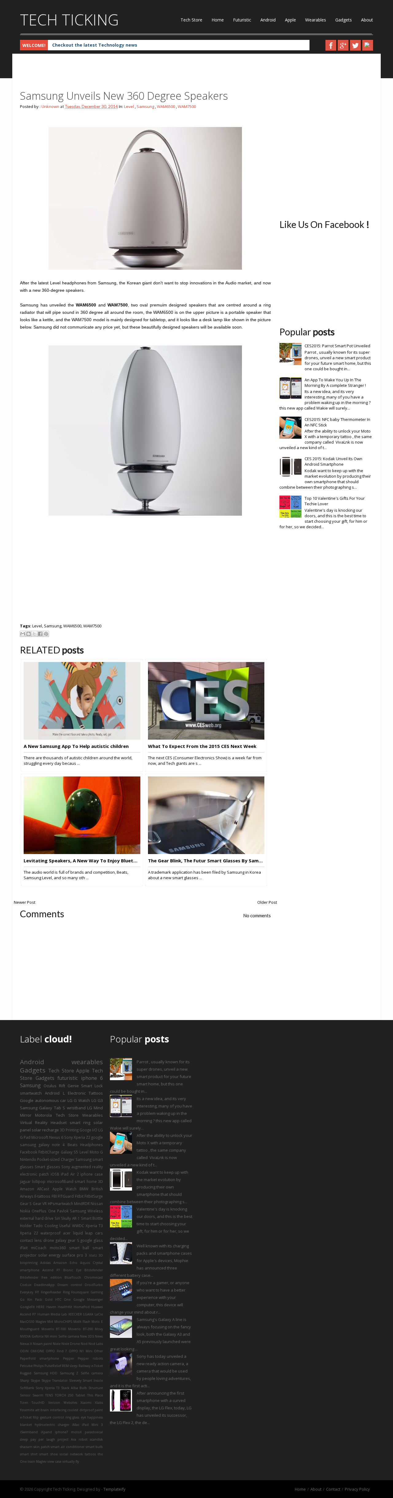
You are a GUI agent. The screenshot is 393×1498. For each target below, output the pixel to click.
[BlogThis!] (28, 634)
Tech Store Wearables (79, 1115)
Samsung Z (69, 1373)
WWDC (78, 1225)
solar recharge (45, 1130)
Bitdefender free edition (41, 1277)
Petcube (26, 1366)
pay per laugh (42, 1439)
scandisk (96, 1439)
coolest (72, 1410)
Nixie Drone (70, 1344)
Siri (57, 1218)
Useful (64, 1225)
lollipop (38, 1181)
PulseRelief (53, 1366)
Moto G (96, 1151)
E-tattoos (42, 1196)
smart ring (80, 1122)
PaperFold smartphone (39, 1358)
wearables (87, 1061)
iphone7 (61, 1432)
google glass (91, 1240)
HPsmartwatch (60, 1203)
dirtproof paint (91, 1410)
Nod (84, 1344)
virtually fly (70, 1461)
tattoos (90, 1454)
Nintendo (28, 1159)
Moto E (97, 1321)
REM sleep (70, 1366)
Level (129, 106)
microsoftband (60, 1181)
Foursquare (80, 1292)
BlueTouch (72, 1277)
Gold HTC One (58, 1299)
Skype (35, 1380)
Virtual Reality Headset (43, 1122)
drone (48, 1240)
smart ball (79, 1247)
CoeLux (25, 1285)
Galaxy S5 (69, 1151)
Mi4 (50, 1321)
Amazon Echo (65, 1263)
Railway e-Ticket (91, 1366)
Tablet (80, 1395)
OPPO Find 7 (56, 1351)
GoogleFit (27, 1307)
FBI (54, 1196)
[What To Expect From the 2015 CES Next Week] (206, 738)
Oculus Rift (54, 1085)
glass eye (79, 1417)
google (97, 1137)
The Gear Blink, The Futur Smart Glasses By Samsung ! (206, 860)
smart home (85, 1181)
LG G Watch (79, 1100)
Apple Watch (64, 1188)
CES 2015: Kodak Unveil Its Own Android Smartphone (333, 461)
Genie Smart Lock (85, 1085)
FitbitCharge (48, 1151)
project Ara (66, 1439)
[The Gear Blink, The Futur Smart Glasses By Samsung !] (206, 852)
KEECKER (75, 1314)
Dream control (69, 1285)
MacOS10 (27, 1321)
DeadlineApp (44, 1285)
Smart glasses (47, 1166)
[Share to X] (34, 634)
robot (83, 1439)
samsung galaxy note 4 (42, 1144)
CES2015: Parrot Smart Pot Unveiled (337, 346)
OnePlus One (43, 1210)
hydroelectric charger (52, 1425)
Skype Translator (54, 1380)
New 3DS (87, 1336)
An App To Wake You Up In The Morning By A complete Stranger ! (335, 382)
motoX (76, 1432)
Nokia (25, 1210)
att (37, 1410)
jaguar (25, 1181)
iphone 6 (92, 1078)
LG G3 (97, 1100)
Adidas (45, 1263)
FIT (37, 1292)
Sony (65, 1166)
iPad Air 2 (70, 1174)
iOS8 (55, 1174)
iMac (75, 1425)
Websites (70, 1402)
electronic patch (34, 1174)
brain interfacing (53, 1410)
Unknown (50, 106)
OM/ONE (37, 1351)
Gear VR (40, 1203)
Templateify (114, 1489)
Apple (290, 20)
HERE (40, 1307)
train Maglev (37, 1461)
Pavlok (62, 1210)
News (99, 1336)
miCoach (38, 1247)
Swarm (38, 1395)
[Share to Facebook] (40, 634)
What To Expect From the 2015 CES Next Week (202, 746)
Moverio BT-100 (53, 1329)
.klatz (92, 1255)
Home (218, 20)
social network (71, 1454)
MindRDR (82, 1203)
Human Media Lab (52, 1314)
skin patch (41, 1447)
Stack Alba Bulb (74, 1388)
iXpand (46, 1432)
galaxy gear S (67, 1240)
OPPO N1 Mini (80, 1351)
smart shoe (48, 1454)
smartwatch (31, 1093)
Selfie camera (92, 1373)
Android (268, 20)
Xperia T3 (94, 1225)
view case (54, 1461)
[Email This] (23, 634)
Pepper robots (90, 1358)
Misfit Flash (81, 1321)
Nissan (97, 1203)
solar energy (49, 1255)
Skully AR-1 (70, 1218)
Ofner (98, 1351)
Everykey (26, 1292)
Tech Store (191, 20)
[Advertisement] (131, 73)
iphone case (91, 1174)
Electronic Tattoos (85, 1093)
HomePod (82, 1307)
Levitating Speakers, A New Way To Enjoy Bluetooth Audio (82, 860)
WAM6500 (166, 106)
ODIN (24, 1351)
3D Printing (69, 1129)
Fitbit (79, 1196)
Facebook (28, 1151)
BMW (84, 1188)
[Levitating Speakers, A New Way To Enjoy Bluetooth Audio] (82, 852)
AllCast (43, 1188)
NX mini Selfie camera (62, 1336)
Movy (99, 1329)
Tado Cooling (45, 1225)
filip (36, 1417)
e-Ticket (26, 1417)
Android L (54, 1093)
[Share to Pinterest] (46, 634)
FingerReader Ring (55, 1292)
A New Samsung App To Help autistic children (76, 746)
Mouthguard (29, 1329)
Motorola (43, 1115)
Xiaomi (85, 1402)
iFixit (24, 1247)
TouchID (38, 1402)
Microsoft (39, 1137)
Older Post (267, 902)
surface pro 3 (74, 1255)
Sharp (24, 1380)
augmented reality (87, 1166)
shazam (26, 1447)
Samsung (145, 106)
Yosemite (27, 1410)
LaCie (99, 1314)
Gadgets (343, 20)
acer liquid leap (78, 1232)
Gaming (97, 1292)
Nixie (56, 1344)
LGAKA (88, 1314)
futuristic (67, 1078)
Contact (333, 1489)
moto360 (58, 1247)
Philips (38, 1366)
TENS (49, 1395)
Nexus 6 (56, 1137)
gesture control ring (55, 1417)
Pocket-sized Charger (55, 1159)
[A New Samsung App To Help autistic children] (82, 738)
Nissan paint (42, 1344)
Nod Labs (95, 1344)
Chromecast (93, 1277)
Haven (51, 1307)
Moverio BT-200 (80, 1329)
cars (99, 1232)
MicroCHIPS (63, 1321)
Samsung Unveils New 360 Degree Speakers (124, 96)
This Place (95, 1395)
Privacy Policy (357, 1489)
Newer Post (24, 902)
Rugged (25, 1373)
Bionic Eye (72, 1270)
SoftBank (27, 1388)
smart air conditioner (67, 1447)
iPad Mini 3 (92, 1425)
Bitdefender (93, 1270)
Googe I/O (88, 1129)
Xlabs (99, 1402)
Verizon (54, 1402)
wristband (76, 1108)
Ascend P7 (51, 1270)
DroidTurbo (94, 1285)
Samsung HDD (46, 1373)
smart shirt (28, 1454)
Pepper (68, 1358)
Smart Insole (93, 1380)
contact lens (31, 1240)
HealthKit (65, 1307)
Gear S (26, 1203)
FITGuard (66, 1196)
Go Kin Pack (31, 1299)
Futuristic (242, 20)
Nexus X (26, 1344)
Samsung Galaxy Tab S (42, 1108)
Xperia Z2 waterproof (40, 1232)
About (367, 20)
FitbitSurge (93, 1196)
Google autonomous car (43, 1100)
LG (89, 1108)
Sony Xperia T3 (48, 1388)
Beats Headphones (85, 1144)
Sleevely (75, 1380)
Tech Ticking (69, 19)
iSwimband (29, 1432)
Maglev (41, 1321)
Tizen (24, 1402)
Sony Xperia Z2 (77, 1137)
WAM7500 (187, 106)
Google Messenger (88, 1299)
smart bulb (94, 1447)
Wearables (315, 20)
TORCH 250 (64, 1395)
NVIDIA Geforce (32, 1336)
